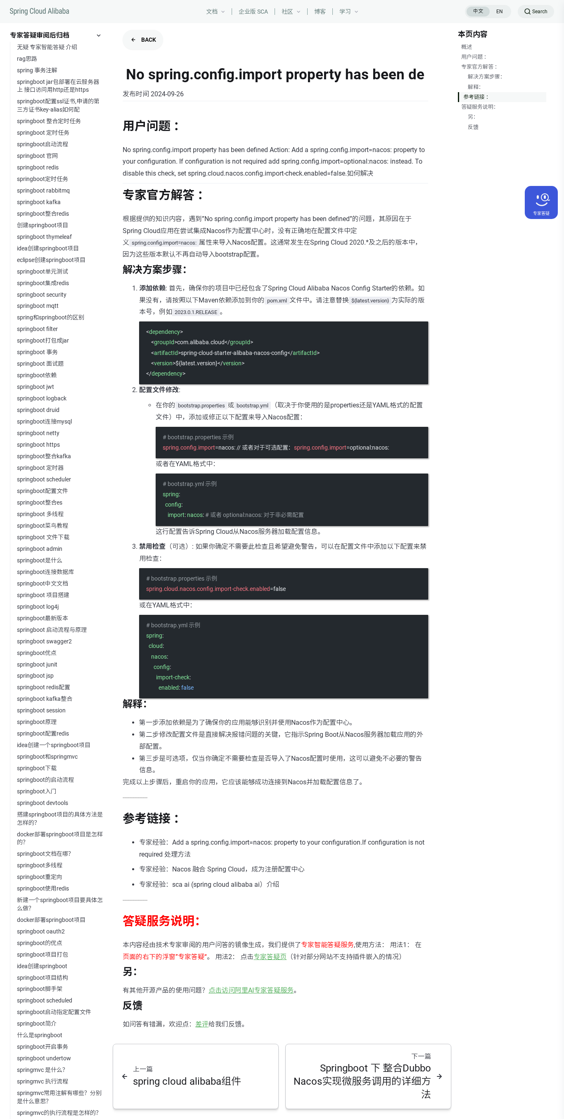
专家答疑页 (270, 957)
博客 (320, 11)
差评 (202, 1024)
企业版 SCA (253, 11)
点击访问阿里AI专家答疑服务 (251, 990)
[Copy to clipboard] (417, 331)
